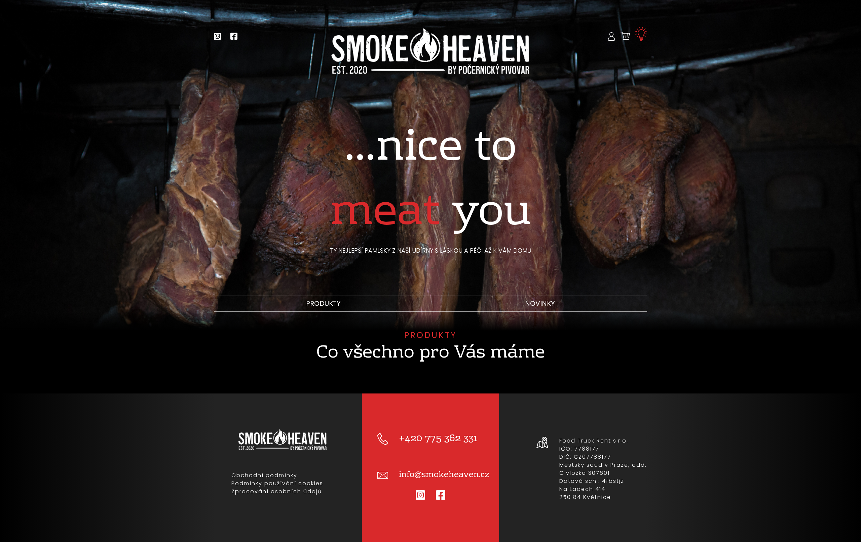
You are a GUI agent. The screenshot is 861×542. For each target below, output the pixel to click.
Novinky (540, 303)
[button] (611, 36)
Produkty (323, 303)
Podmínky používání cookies (277, 483)
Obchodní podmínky (264, 475)
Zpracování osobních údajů (276, 491)
